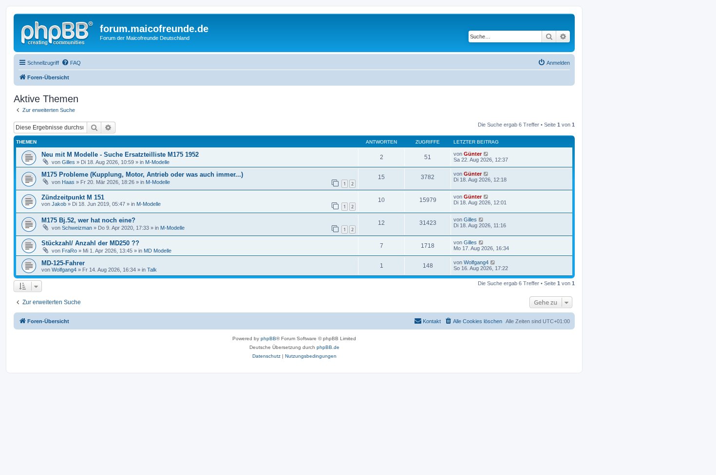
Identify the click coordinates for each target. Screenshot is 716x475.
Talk (152, 270)
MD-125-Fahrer (63, 263)
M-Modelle (157, 162)
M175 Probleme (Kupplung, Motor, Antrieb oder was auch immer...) (142, 174)
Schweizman (77, 228)
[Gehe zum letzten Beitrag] (486, 154)
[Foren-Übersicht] (58, 31)
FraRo (69, 251)
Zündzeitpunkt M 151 (72, 197)
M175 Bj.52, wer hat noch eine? (88, 220)
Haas (68, 182)
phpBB (268, 338)
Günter (473, 154)
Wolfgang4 (64, 270)
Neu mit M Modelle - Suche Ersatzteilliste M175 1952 (120, 154)
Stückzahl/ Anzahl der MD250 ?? (90, 243)
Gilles (68, 162)
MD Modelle (157, 251)
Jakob (59, 204)
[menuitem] (71, 63)
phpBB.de (328, 347)
